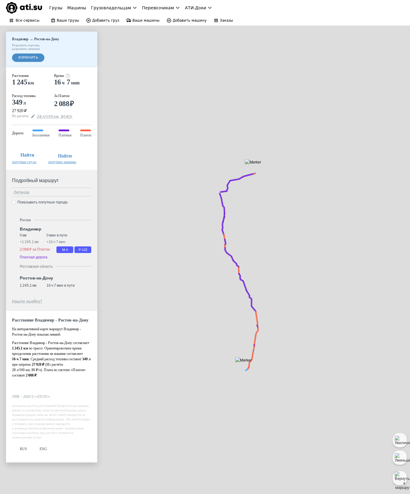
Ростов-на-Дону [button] (36, 278)
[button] (255, 168)
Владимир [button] (30, 229)
